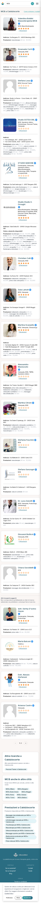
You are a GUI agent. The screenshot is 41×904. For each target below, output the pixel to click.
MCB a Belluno (22, 797)
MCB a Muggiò (26, 792)
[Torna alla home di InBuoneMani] (2, 3)
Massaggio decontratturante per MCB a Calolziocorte (18, 816)
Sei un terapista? (10, 871)
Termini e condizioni (20, 881)
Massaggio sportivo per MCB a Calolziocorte (20, 833)
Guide (30, 871)
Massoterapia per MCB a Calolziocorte (18, 827)
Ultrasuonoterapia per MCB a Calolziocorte (19, 830)
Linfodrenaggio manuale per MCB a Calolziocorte (17, 821)
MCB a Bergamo (23, 789)
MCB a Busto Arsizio (12, 792)
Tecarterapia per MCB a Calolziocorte (18, 825)
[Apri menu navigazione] (37, 4)
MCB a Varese (21, 795)
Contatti (30, 868)
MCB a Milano (10, 789)
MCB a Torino (10, 797)
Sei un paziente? (10, 868)
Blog (10, 873)
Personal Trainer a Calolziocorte (16, 769)
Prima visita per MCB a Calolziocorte (17, 841)
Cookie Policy (9, 893)
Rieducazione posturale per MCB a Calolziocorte (17, 837)
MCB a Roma (10, 795)
